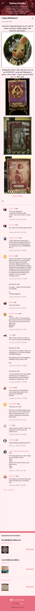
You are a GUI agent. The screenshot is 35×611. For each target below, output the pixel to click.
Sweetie (11, 387)
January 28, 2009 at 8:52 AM (17, 232)
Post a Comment (8, 490)
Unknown (12, 256)
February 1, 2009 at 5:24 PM (17, 446)
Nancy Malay (17, 196)
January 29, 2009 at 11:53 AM (18, 398)
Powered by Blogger (18, 600)
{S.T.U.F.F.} (12, 208)
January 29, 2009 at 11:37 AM (18, 382)
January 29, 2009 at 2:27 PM (17, 420)
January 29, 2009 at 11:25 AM (18, 365)
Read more (30, 549)
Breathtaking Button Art (11, 540)
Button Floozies (17, 3)
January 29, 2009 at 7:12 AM (17, 329)
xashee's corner (14, 238)
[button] (32, 18)
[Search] (32, 4)
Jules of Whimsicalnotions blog (18, 451)
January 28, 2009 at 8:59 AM (17, 250)
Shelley (11, 302)
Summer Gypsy (13, 313)
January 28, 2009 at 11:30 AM (18, 279)
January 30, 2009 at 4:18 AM (17, 434)
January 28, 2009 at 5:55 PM (17, 308)
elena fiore (12, 476)
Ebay (15, 77)
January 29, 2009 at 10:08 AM (18, 342)
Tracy (10, 335)
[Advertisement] (17, 510)
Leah (10, 425)
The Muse (12, 440)
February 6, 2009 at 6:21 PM (17, 470)
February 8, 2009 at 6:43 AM (17, 485)
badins (21, 603)
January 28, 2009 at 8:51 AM (17, 219)
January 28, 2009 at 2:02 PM (17, 297)
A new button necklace (10, 560)
